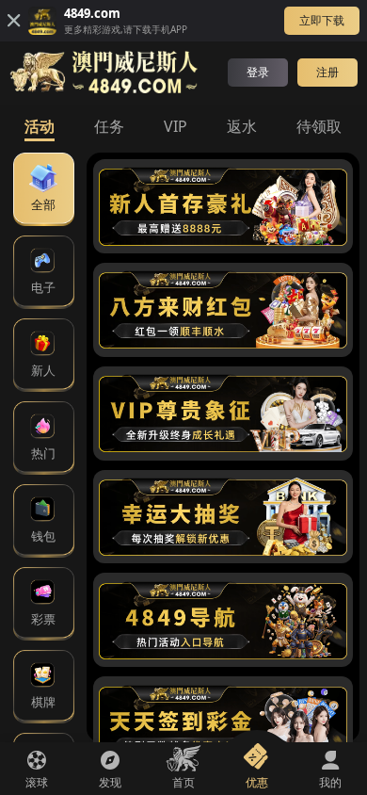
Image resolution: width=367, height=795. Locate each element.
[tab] (39, 125)
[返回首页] (103, 72)
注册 (327, 72)
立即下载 (321, 20)
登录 (258, 72)
